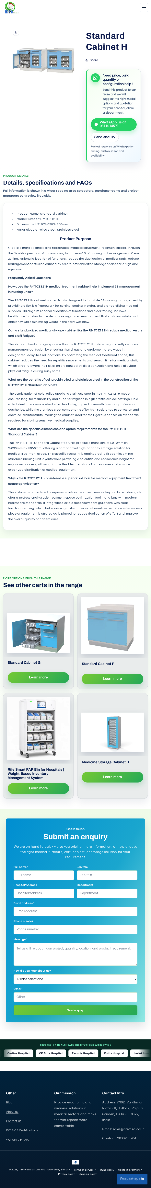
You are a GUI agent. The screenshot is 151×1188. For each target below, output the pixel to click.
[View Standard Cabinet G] (38, 625)
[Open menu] (144, 7)
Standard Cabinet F (98, 664)
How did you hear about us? (32, 970)
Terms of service (84, 1170)
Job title (82, 867)
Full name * (21, 867)
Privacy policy (66, 1174)
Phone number (23, 921)
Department (85, 885)
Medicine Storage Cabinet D (105, 762)
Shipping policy (88, 1174)
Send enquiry (75, 1010)
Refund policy (106, 1170)
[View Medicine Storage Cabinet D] (112, 724)
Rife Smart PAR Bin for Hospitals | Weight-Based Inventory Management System (36, 773)
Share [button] (94, 60)
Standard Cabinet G (24, 663)
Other (17, 989)
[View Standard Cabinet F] (112, 625)
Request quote (132, 1179)
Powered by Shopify (58, 1170)
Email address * (24, 903)
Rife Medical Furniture (32, 1170)
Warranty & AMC (17, 1139)
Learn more (38, 677)
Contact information (130, 1170)
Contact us (13, 1121)
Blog (9, 1102)
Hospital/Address (25, 885)
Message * (21, 939)
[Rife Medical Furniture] (11, 7)
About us (12, 1111)
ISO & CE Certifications (22, 1130)
